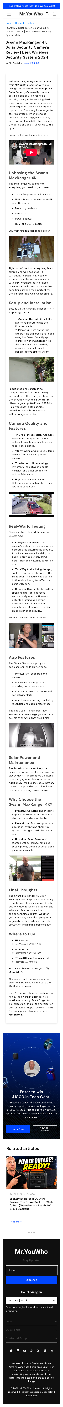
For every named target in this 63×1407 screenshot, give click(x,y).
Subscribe (31, 1280)
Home (9, 23)
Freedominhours (35, 979)
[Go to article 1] (29, 1232)
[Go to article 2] (31, 1232)
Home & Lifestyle (25, 23)
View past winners (45, 1129)
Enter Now (18, 1129)
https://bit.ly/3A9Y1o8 (24, 962)
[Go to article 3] (34, 1232)
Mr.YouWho (26, 1388)
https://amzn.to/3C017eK (26, 944)
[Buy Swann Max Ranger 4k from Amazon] (31, 261)
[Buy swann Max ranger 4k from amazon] (31, 648)
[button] (9, 13)
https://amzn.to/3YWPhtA (26, 953)
